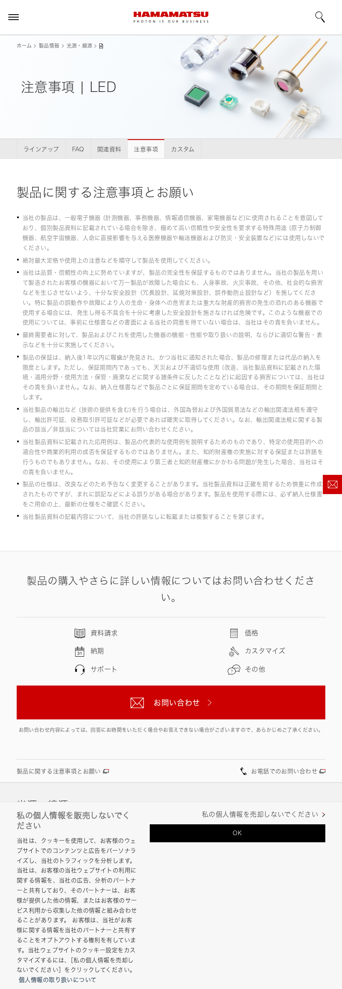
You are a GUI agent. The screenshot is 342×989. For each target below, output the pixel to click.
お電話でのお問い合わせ (284, 771)
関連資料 (109, 149)
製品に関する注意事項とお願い (59, 771)
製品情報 (49, 46)
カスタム (183, 149)
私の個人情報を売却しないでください (260, 814)
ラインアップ (41, 149)
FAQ (78, 149)
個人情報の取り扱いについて (57, 979)
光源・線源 (80, 46)
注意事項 (146, 149)
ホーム (24, 46)
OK (237, 832)
